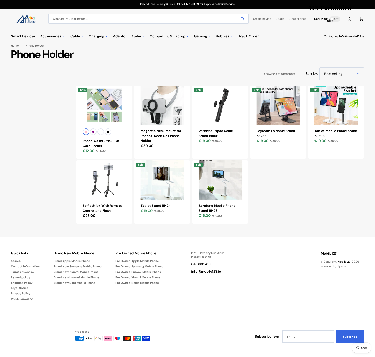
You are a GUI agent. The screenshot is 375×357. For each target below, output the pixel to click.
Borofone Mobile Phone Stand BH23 (217, 208)
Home (15, 45)
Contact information (25, 266)
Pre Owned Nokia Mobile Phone (137, 283)
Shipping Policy (22, 283)
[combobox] (148, 19)
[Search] (243, 19)
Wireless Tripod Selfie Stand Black (216, 133)
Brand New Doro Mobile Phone (74, 283)
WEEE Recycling (22, 299)
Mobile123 (344, 262)
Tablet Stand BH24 (156, 206)
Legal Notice (19, 288)
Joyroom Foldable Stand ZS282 (276, 133)
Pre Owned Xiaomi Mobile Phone (137, 277)
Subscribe (350, 337)
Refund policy (20, 277)
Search (16, 261)
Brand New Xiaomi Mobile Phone (76, 272)
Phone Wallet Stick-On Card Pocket (101, 143)
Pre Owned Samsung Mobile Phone (139, 266)
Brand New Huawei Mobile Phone (76, 277)
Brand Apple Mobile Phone (72, 261)
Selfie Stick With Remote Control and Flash (102, 208)
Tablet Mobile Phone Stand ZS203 (335, 133)
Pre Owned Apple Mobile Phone (137, 261)
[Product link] (104, 192)
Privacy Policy (20, 293)
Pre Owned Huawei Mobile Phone (138, 272)
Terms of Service (22, 272)
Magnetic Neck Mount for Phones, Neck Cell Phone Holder (161, 136)
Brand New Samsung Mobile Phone (78, 266)
